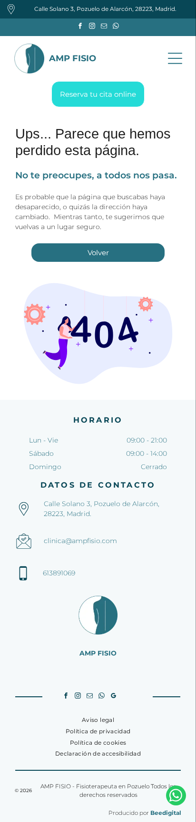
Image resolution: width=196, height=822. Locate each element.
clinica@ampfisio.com (80, 540)
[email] (104, 27)
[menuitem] (98, 720)
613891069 (59, 573)
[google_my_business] (113, 697)
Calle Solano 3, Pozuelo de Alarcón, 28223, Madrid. (105, 8)
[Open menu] (175, 58)
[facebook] (80, 27)
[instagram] (92, 27)
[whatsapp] (116, 27)
